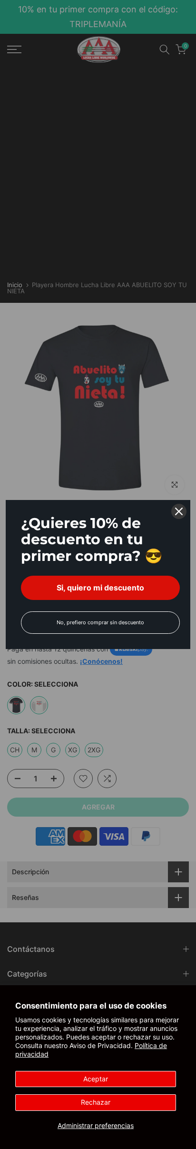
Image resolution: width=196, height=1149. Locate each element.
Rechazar (95, 1102)
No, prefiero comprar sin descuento (100, 622)
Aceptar (95, 1079)
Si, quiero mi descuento (100, 587)
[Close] (178, 511)
